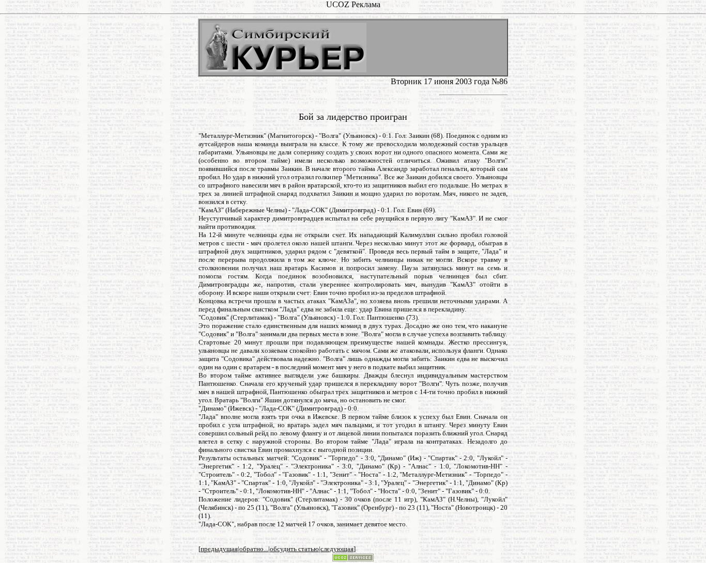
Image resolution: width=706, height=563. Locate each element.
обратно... (253, 549)
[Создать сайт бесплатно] (353, 558)
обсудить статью (294, 549)
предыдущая (219, 549)
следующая (337, 549)
